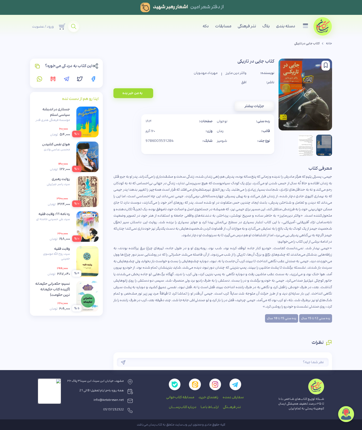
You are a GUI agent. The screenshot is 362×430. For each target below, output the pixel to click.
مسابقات (223, 26)
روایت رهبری (61, 179)
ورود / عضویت (43, 26)
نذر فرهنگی (247, 26)
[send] (123, 362)
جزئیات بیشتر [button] (254, 106)
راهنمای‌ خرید (208, 397)
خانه (329, 43)
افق (243, 82)
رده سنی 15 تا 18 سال (281, 318)
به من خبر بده (132, 93)
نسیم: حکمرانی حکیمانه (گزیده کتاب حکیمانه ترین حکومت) (52, 289)
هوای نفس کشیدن (56, 144)
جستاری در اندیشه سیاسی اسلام (56, 112)
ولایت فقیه (62, 248)
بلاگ (266, 26)
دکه (206, 26)
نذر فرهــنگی (232, 407)
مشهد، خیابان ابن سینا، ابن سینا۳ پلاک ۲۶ (95, 381)
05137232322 (113, 409)
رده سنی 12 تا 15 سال (315, 318)
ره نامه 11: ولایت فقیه (54, 214)
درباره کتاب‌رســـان (182, 407)
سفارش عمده (233, 397)
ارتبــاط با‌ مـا (210, 407)
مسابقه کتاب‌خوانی (180, 397)
